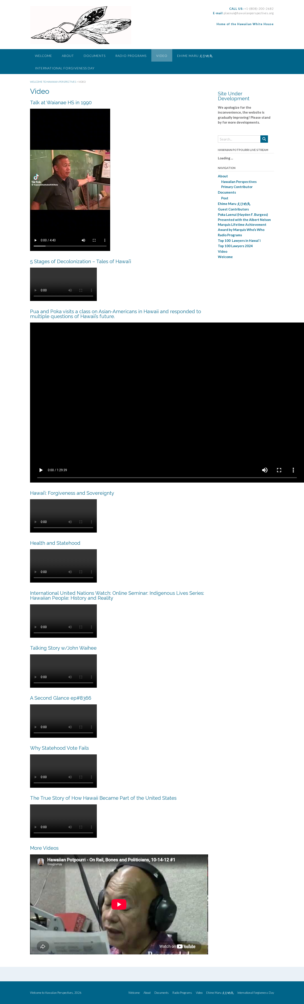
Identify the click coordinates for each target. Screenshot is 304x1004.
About (68, 56)
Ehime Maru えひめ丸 (195, 56)
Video (161, 56)
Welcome (43, 56)
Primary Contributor (237, 187)
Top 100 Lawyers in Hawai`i (239, 240)
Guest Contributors (233, 209)
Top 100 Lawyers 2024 (235, 246)
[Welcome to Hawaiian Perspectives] (80, 25)
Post (224, 198)
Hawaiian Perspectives (239, 182)
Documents (94, 56)
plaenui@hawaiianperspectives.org (248, 13)
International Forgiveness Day (65, 68)
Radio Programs (130, 56)
